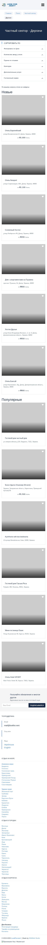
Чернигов (5, 872)
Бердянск (5, 766)
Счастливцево (7, 784)
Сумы (4, 856)
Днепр (4, 828)
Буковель (5, 883)
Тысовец (5, 913)
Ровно (4, 853)
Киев (3, 837)
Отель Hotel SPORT (13, 677)
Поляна (4, 906)
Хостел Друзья (11, 329)
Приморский (6, 775)
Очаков (4, 807)
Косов (4, 897)
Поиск (18, 13)
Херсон (4, 865)
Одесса (4, 849)
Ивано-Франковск (8, 835)
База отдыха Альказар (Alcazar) (18, 485)
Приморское (6, 810)
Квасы (4, 895)
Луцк (3, 842)
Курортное (5, 803)
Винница (5, 826)
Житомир (5, 830)
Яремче (4, 918)
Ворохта (5, 888)
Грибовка (5, 794)
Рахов (4, 908)
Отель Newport (11, 180)
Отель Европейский (13, 131)
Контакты (5, 931)
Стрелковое (6, 782)
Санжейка (5, 812)
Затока (4, 796)
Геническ (5, 768)
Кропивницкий (7, 840)
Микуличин (6, 904)
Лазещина (5, 899)
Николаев (5, 846)
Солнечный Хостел (12, 230)
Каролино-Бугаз (7, 798)
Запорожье (6, 833)
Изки (3, 892)
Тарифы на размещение (10, 929)
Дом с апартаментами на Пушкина (19, 280)
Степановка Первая (9, 780)
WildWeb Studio (34, 938)
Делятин (5, 890)
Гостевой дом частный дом (16, 438)
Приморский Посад (8, 778)
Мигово (4, 902)
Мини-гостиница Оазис (14, 630)
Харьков (4, 862)
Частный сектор (30, 13)
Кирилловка (6, 773)
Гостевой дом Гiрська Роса (16, 583)
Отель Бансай (10, 381)
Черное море (7, 789)
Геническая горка (8, 771)
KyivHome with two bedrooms (16, 537)
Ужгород (5, 860)
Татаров (4, 911)
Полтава (5, 851)
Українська (9, 745)
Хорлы (4, 816)
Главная (8, 13)
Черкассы (5, 869)
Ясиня (4, 920)
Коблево (5, 800)
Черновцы (5, 874)
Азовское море (7, 764)
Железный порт (7, 791)
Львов (4, 844)
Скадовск (5, 814)
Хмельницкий (6, 867)
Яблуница (5, 915)
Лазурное (5, 805)
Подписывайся (37, 705)
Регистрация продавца (10, 927)
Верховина (5, 886)
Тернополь (5, 858)
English (7, 747)
